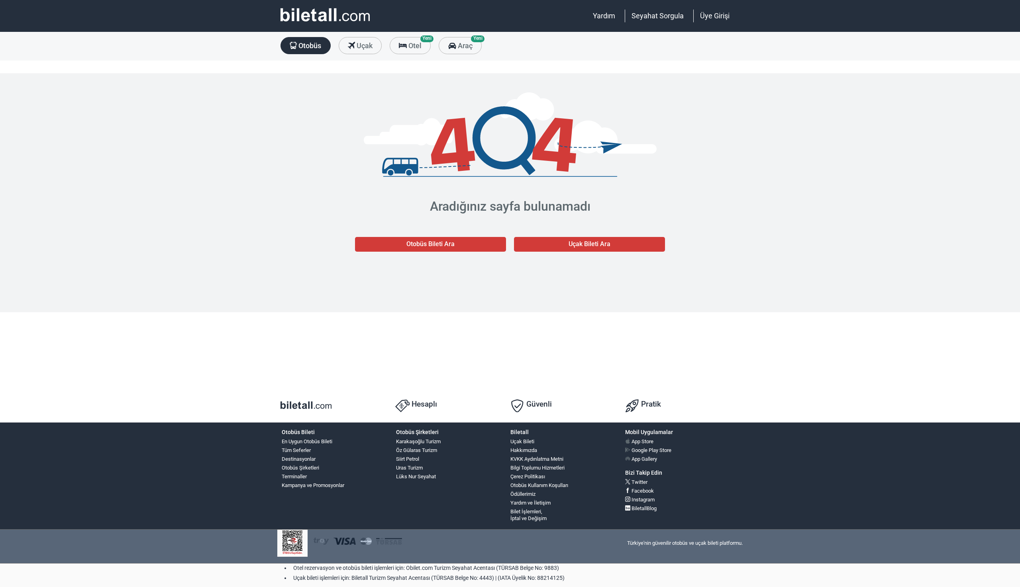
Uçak (364, 45)
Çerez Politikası (527, 476)
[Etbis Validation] (292, 543)
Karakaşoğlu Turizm (418, 441)
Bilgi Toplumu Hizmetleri (537, 468)
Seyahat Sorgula (658, 16)
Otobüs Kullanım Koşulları (539, 485)
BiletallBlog (643, 508)
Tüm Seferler (296, 450)
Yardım (604, 16)
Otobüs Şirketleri (300, 468)
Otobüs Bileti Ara (430, 244)
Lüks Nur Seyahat (416, 476)
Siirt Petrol (407, 459)
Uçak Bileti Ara (589, 244)
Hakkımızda (523, 450)
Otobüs (309, 45)
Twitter (638, 482)
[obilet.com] (325, 22)
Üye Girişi (715, 16)
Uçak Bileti (522, 441)
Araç (468, 43)
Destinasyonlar (299, 459)
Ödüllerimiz (523, 494)
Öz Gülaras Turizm (416, 450)
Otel (419, 43)
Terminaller (294, 476)
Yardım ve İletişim (530, 503)
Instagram (642, 500)
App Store (641, 441)
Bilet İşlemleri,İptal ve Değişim (528, 515)
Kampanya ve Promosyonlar (313, 485)
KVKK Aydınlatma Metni (536, 459)
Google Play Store (650, 450)
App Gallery (643, 459)
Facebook (642, 491)
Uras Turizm (409, 468)
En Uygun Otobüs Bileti (307, 441)
